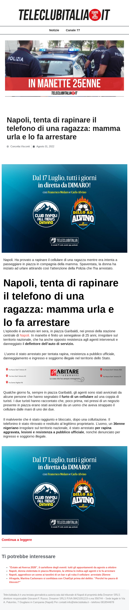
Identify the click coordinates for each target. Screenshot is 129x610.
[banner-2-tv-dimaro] (64, 208)
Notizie (54, 30)
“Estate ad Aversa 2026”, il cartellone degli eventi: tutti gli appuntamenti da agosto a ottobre (62, 567)
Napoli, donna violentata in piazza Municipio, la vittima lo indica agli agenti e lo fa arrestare (62, 571)
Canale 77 (73, 30)
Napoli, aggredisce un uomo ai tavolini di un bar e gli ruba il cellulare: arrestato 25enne (59, 574)
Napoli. (25, 335)
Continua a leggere (17, 540)
